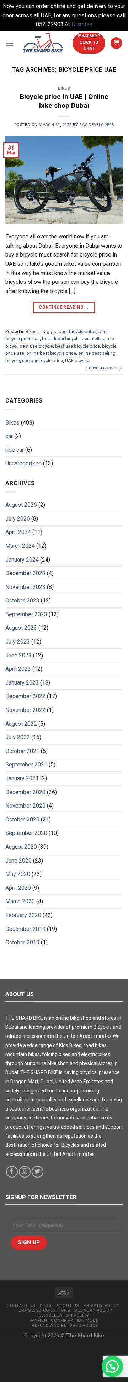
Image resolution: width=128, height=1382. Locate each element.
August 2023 (21, 627)
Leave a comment (104, 367)
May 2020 (17, 874)
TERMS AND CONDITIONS (43, 1310)
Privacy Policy (101, 1305)
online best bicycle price (51, 353)
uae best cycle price (42, 360)
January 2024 (22, 559)
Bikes (64, 88)
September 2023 (26, 614)
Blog (46, 1305)
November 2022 (25, 710)
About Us (67, 1305)
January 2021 (22, 778)
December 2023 (25, 573)
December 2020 (25, 792)
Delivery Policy (93, 1310)
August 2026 (21, 504)
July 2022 (17, 737)
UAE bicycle (77, 360)
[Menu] (9, 43)
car (9, 436)
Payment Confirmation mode (64, 1320)
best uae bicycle (36, 346)
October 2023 (22, 600)
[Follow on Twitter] (37, 1172)
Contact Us (21, 1305)
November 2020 (25, 805)
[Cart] (116, 43)
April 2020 (18, 887)
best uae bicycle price (77, 346)
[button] (112, 1366)
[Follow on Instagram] (25, 1172)
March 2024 (20, 546)
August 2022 (21, 723)
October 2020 (22, 819)
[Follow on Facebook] (12, 1172)
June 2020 (18, 860)
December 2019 (25, 929)
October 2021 (22, 751)
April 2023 (18, 668)
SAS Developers (96, 125)
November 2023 (25, 587)
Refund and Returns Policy (65, 1325)
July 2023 (17, 641)
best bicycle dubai (77, 331)
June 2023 (18, 655)
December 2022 (25, 696)
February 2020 (23, 915)
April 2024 (18, 532)
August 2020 (21, 846)
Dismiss (81, 24)
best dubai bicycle (61, 338)
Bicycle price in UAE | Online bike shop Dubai (64, 100)
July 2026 (17, 518)
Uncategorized (23, 463)
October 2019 (22, 942)
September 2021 (26, 764)
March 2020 (20, 901)
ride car (14, 449)
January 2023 (22, 682)
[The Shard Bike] (43, 43)
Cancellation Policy (64, 1315)
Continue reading (64, 307)
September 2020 (26, 833)
